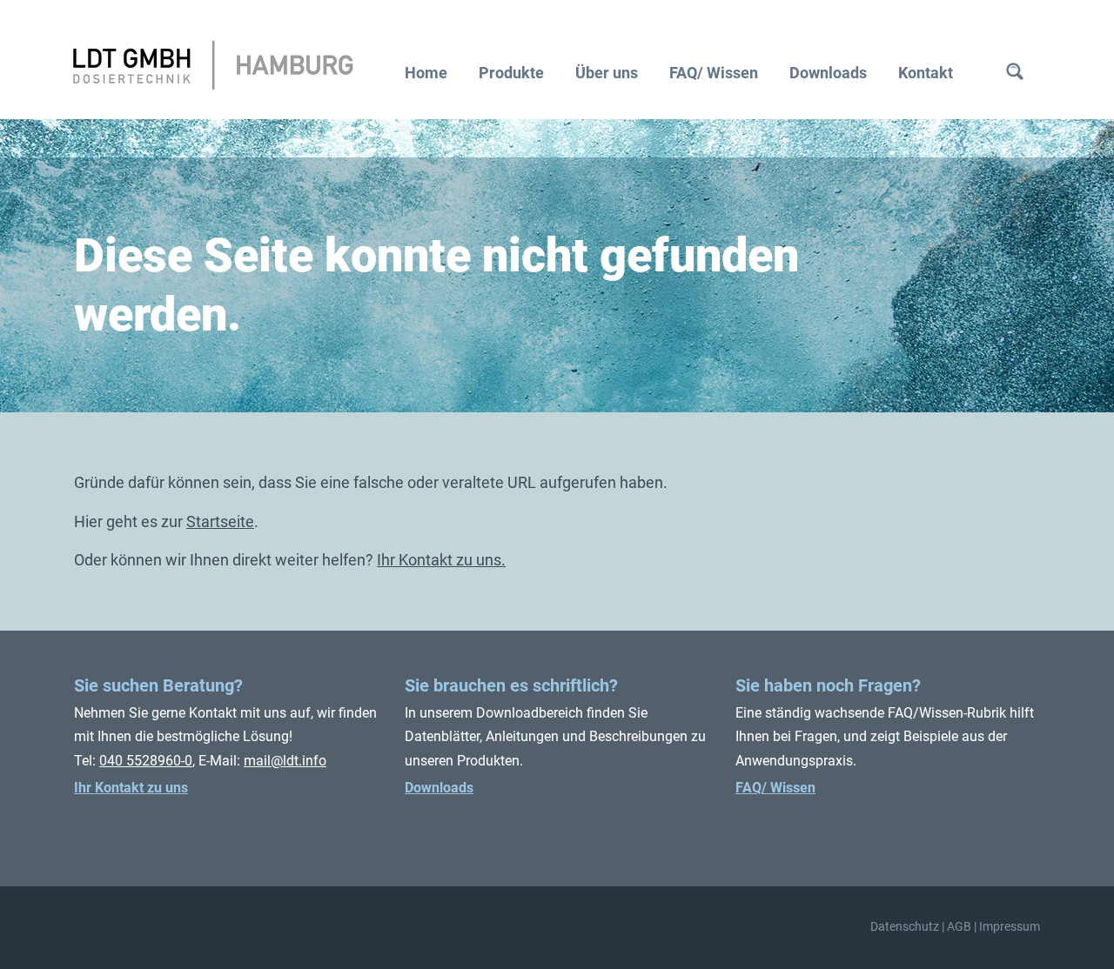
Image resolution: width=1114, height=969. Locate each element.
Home (426, 72)
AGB (959, 926)
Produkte (511, 72)
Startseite (220, 521)
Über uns (606, 72)
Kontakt (925, 72)
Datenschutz (904, 926)
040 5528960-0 (145, 760)
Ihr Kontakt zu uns (131, 787)
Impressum (1009, 926)
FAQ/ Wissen (713, 72)
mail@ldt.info (285, 760)
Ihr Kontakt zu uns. (441, 560)
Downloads (828, 72)
